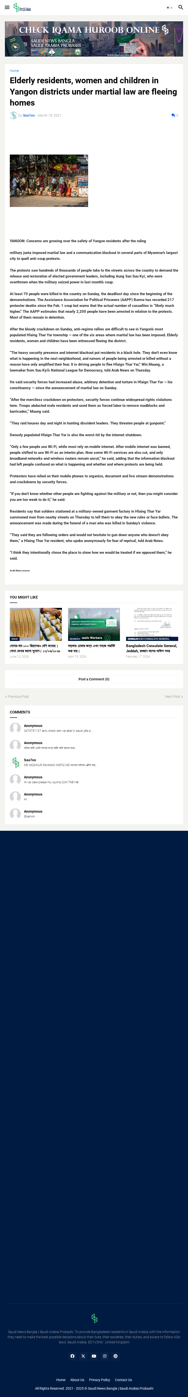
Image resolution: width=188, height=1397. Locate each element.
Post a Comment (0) (94, 679)
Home (14, 70)
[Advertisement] (94, 875)
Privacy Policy (99, 1380)
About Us (77, 1380)
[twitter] (83, 1356)
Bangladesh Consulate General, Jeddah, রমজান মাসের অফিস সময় (151, 648)
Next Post (172, 696)
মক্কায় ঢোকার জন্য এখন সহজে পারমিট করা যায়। (91, 648)
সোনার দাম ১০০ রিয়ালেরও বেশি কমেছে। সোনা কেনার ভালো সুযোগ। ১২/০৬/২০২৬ (35, 648)
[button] (6, 7)
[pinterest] (115, 1356)
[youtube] (94, 1356)
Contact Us (123, 1380)
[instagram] (105, 1356)
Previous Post (18, 696)
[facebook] (72, 1356)
